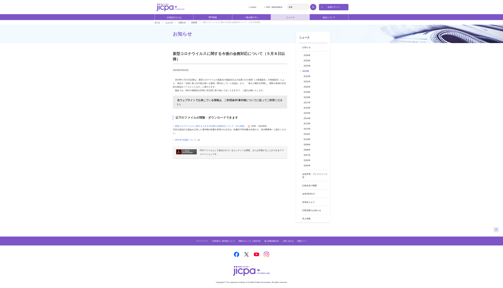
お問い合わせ (288, 241)
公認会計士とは (174, 17)
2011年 (307, 134)
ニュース (290, 17)
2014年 (307, 118)
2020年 (307, 87)
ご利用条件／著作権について (223, 241)
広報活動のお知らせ (311, 210)
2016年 (307, 108)
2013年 (307, 123)
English (253, 7)
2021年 (307, 81)
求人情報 (306, 219)
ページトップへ (496, 229)
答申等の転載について (185, 140)
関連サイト (302, 241)
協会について (329, 17)
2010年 (307, 139)
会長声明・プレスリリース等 (314, 175)
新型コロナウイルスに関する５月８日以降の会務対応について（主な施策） (210, 126)
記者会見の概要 (309, 185)
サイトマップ (201, 241)
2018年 (307, 97)
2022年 (307, 76)
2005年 (307, 160)
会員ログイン (333, 7)
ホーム (157, 22)
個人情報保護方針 (271, 241)
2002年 (307, 165)
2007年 (307, 155)
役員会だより (308, 202)
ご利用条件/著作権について (240, 100)
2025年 (307, 60)
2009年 (307, 144)
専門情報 (213, 17)
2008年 (307, 150)
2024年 (307, 66)
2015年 (307, 113)
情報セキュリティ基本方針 (250, 241)
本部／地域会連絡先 (274, 7)
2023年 (194, 22)
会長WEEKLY (308, 194)
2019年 (307, 92)
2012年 (307, 129)
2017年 (307, 102)
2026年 (307, 55)
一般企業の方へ (251, 17)
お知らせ (182, 22)
